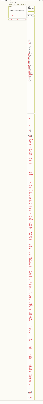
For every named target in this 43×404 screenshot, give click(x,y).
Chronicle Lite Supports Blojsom (30, 340)
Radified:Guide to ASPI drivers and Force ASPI (31, 241)
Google (28, 52)
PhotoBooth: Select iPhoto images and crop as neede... (30, 183)
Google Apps (29, 53)
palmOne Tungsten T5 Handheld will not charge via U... (30, 260)
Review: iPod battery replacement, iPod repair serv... (30, 200)
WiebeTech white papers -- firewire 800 (30, 148)
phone (28, 85)
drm (28, 47)
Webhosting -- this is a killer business (31, 187)
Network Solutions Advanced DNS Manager (31, 140)
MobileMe (29, 73)
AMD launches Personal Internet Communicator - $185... (30, 150)
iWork (28, 64)
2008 (29, 130)
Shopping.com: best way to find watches (31, 174)
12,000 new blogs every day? (30, 232)
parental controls (29, 83)
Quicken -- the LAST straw (30, 295)
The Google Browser (12, 7)
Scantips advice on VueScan (30, 227)
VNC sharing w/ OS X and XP (30, 374)
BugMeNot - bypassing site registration (30, 366)
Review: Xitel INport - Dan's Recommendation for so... (30, 293)
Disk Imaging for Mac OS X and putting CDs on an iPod (30, 309)
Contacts (29, 42)
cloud (28, 39)
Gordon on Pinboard (30, 20)
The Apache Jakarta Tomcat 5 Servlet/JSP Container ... (30, 347)
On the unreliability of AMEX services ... (30, 334)
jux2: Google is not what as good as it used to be (30, 195)
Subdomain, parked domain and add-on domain (30, 138)
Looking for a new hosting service (31, 189)
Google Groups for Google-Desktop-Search (30, 252)
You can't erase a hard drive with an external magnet (30, 255)
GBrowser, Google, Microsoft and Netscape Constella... (30, 381)
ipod (28, 62)
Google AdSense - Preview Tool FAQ (31, 291)
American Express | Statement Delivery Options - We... (31, 306)
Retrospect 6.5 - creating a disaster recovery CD (30, 274)
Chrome (28, 38)
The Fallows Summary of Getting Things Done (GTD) (30, 237)
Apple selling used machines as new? (31, 284)
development (29, 44)
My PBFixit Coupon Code (30, 246)
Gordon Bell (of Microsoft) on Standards (30, 244)
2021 (29, 119)
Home (17, 19)
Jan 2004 (30, 397)
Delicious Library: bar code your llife (30, 160)
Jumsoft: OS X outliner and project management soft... (30, 163)
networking (29, 76)
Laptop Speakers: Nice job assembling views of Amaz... (30, 319)
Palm (28, 81)
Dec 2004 (30, 134)
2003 (29, 398)
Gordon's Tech (12, 3)
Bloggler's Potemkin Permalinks (30, 311)
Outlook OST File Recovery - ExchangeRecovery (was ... (30, 322)
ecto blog (30, 358)
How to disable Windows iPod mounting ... (30, 239)
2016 (29, 123)
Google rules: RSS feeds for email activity (30, 364)
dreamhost (29, 46)
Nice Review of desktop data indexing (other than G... (30, 250)
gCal (28, 51)
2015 (29, 124)
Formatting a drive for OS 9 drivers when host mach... (31, 330)
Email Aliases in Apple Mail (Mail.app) (30, 326)
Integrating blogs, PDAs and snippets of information (30, 234)
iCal (28, 56)
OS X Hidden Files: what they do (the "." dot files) (31, 212)
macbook (29, 66)
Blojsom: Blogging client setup (31, 344)
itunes (28, 63)
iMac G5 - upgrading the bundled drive (30, 266)
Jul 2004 (30, 392)
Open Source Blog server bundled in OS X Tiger (31, 350)
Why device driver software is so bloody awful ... (31, 221)
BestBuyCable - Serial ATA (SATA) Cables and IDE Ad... (30, 317)
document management (30, 45)
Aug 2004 (30, 391)
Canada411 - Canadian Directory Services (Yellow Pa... (30, 280)
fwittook (28, 50)
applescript (29, 31)
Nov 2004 (30, 135)
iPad (28, 59)
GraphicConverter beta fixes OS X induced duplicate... (31, 336)
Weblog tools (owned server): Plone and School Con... (31, 362)
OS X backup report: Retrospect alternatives (30, 225)
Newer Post (10, 19)
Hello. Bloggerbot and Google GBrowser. (30, 376)
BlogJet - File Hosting (30, 328)
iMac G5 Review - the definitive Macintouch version (30, 386)
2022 (29, 118)
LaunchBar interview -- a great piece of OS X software (30, 165)
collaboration (29, 41)
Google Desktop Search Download (30, 272)
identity (28, 58)
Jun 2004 (30, 393)
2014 (29, 125)
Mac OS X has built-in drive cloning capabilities (30, 214)
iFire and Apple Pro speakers (30, 312)
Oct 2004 (30, 136)
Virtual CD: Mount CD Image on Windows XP (30, 304)
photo (28, 86)
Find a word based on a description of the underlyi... (30, 193)
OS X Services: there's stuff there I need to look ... (30, 324)
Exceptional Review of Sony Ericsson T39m (31, 371)
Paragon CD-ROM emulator (31, 300)
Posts (29, 12)
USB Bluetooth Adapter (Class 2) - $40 (30, 282)
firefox (28, 49)
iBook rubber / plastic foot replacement (30, 242)
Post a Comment (11, 16)
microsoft (29, 71)
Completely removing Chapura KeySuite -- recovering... (30, 368)
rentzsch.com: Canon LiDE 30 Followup (30, 223)
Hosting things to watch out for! (30, 185)
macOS (28, 67)
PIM (28, 88)
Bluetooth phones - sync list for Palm (30, 373)
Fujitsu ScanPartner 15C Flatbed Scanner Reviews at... (30, 257)
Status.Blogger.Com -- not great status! (31, 172)
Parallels (29, 82)
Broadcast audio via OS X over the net (30, 158)
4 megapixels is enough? (30, 218)
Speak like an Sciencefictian (30, 276)
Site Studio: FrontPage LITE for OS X (31, 190)
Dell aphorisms (30, 154)
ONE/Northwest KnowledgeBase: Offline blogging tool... (30, 357)
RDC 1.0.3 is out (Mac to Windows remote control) (30, 268)
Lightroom (29, 65)
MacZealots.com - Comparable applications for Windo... (31, 314)
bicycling (29, 33)
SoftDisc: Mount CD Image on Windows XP (30, 302)
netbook (28, 75)
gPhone (28, 54)
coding (28, 40)
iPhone (28, 60)
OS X (28, 78)
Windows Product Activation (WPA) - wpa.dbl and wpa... (30, 388)
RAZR (28, 89)
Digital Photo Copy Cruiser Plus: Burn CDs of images (30, 289)
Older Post (24, 19)
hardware (29, 55)
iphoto (28, 61)
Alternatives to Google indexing (30, 210)
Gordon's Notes (29, 21)
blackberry (29, 34)
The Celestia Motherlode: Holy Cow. (30, 297)
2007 (29, 131)
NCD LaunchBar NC (30, 74)
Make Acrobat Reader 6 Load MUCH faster (30, 216)
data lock (29, 43)
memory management (30, 70)
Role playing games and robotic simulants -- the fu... (31, 170)
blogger (28, 35)
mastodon (29, 69)
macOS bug (29, 68)
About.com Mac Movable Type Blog (30, 299)
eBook (28, 48)
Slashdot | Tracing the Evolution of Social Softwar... (31, 270)
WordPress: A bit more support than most (30, 343)
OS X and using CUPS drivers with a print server (30, 204)
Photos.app (29, 87)
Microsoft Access (29, 72)
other (28, 79)
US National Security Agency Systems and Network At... (31, 142)
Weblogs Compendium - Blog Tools (30, 360)
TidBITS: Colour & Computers (31, 219)
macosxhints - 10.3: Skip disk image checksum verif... (30, 263)
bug (28, 36)
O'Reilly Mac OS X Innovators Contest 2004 (31, 167)
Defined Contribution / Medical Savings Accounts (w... (30, 178)
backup (28, 32)
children (28, 37)
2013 (29, 126)
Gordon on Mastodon (30, 19)
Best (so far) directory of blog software (30, 354)
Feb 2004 (30, 396)
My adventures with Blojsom (30, 338)
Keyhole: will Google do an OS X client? (30, 146)
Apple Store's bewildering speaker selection (30, 378)
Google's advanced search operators (30, 198)
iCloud (28, 57)
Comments (30, 13)
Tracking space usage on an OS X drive (30, 206)
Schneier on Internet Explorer (30, 248)
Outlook (28, 80)
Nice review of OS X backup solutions (31, 144)
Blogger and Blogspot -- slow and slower (31, 181)
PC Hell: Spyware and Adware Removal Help (30, 176)
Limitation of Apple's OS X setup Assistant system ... (30, 287)
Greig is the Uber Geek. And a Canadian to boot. (30, 384)
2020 (29, 120)
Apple (28, 30)
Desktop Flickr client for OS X (30, 155)
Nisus (28, 77)
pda (28, 84)
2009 (29, 129)
